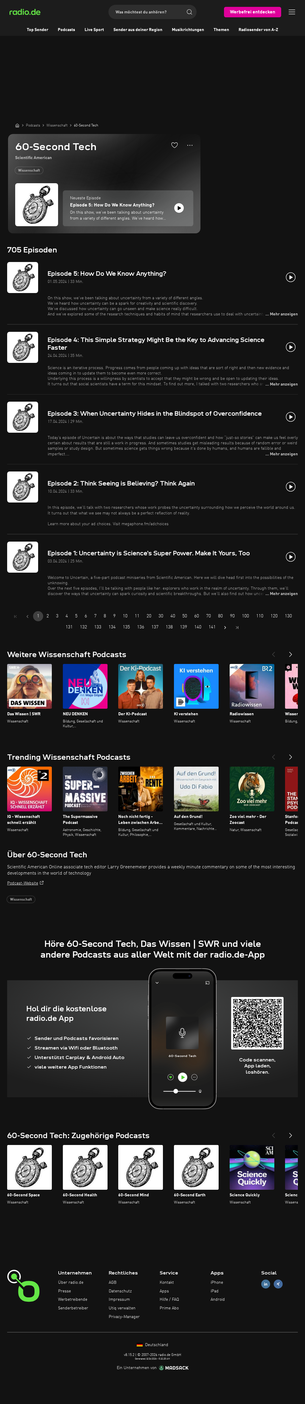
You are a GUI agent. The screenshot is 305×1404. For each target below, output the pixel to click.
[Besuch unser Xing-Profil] (278, 1284)
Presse (64, 1291)
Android (218, 1299)
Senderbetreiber (73, 1308)
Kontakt (167, 1282)
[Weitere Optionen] (189, 145)
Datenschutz (120, 1291)
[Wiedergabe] (179, 208)
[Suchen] (189, 12)
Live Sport (94, 30)
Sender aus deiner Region (137, 30)
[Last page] (237, 627)
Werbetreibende (72, 1299)
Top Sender (37, 30)
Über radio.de (70, 1282)
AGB (112, 1282)
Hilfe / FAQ (169, 1299)
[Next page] (225, 627)
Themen (221, 30)
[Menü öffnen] (291, 12)
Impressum (119, 1299)
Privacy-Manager (124, 1317)
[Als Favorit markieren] (174, 145)
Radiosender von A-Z (258, 30)
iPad (215, 1291)
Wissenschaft (29, 170)
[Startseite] (17, 125)
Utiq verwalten (122, 1308)
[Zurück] (273, 652)
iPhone (217, 1282)
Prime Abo (169, 1308)
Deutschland (156, 1345)
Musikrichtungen (188, 30)
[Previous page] (27, 616)
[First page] (15, 616)
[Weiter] (291, 652)
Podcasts (66, 30)
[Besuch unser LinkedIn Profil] (265, 1284)
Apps (164, 1291)
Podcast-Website (22, 883)
